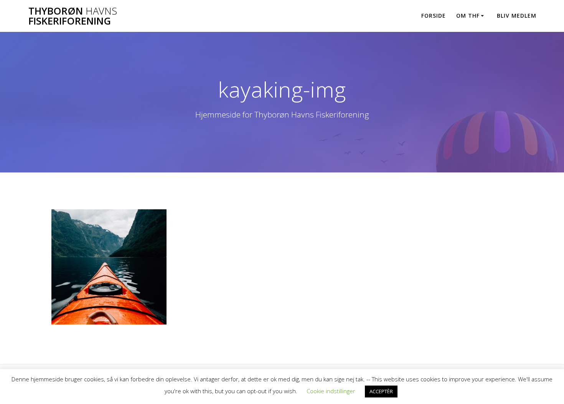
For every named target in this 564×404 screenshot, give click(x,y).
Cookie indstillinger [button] (331, 391)
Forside (433, 15)
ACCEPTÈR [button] (381, 391)
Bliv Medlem (516, 15)
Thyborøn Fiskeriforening (72, 16)
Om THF (468, 15)
